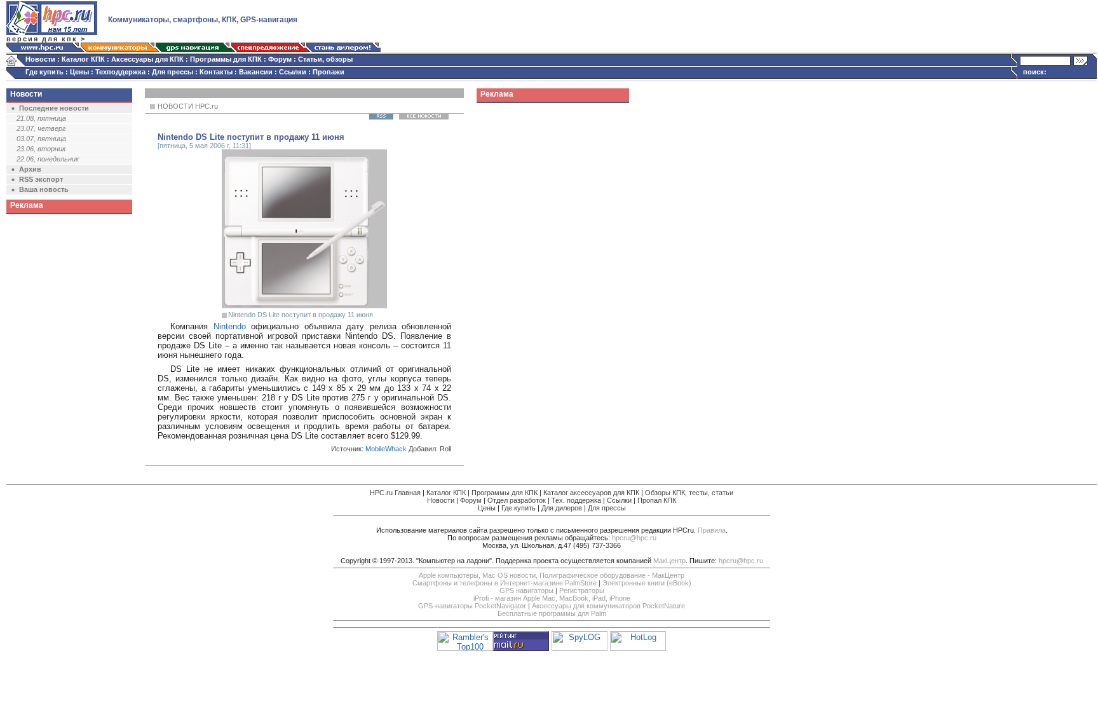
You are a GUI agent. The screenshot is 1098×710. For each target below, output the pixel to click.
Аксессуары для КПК (147, 59)
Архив (30, 169)
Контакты (216, 72)
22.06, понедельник (48, 159)
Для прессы (172, 72)
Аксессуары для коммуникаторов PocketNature (608, 606)
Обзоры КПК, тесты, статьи (689, 492)
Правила (712, 530)
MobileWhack (386, 449)
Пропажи (328, 72)
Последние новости (54, 108)
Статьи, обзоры (325, 59)
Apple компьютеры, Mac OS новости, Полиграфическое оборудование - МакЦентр (551, 575)
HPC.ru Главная (395, 492)
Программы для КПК (226, 59)
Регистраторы (581, 590)
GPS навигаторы (526, 590)
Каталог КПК (83, 59)
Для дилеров (561, 508)
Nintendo (230, 326)
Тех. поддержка (576, 500)
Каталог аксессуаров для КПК (591, 492)
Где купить (44, 72)
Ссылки (292, 72)
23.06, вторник (41, 149)
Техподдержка (120, 72)
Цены (79, 72)
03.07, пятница (41, 138)
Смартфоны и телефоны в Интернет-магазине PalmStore (504, 583)
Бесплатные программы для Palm (552, 613)
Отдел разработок (516, 500)
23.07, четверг (41, 128)
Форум (280, 59)
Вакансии (256, 72)
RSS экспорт (41, 179)
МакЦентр (669, 560)
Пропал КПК (656, 500)
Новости (40, 59)
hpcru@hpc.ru (634, 538)
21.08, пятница (41, 118)
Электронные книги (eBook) (646, 583)
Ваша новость (44, 189)
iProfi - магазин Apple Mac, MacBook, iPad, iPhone (551, 598)
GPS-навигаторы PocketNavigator (472, 606)
